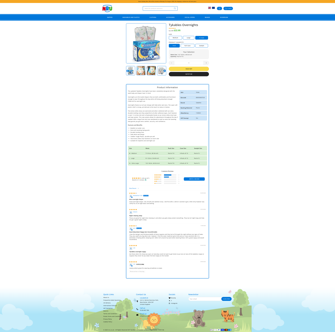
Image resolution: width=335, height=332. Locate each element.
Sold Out (189, 69)
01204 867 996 (144, 310)
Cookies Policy (107, 322)
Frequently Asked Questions (112, 300)
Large (188, 38)
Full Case (188, 45)
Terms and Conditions (110, 313)
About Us (106, 297)
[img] (133, 193)
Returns (105, 311)
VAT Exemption (108, 308)
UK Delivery (107, 303)
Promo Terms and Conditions (112, 316)
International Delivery (110, 305)
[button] (172, 28)
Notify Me (188, 74)
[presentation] (127, 71)
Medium (175, 38)
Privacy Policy (107, 319)
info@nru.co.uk (145, 316)
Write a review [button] (194, 179)
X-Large (201, 38)
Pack (174, 45)
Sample (201, 45)
